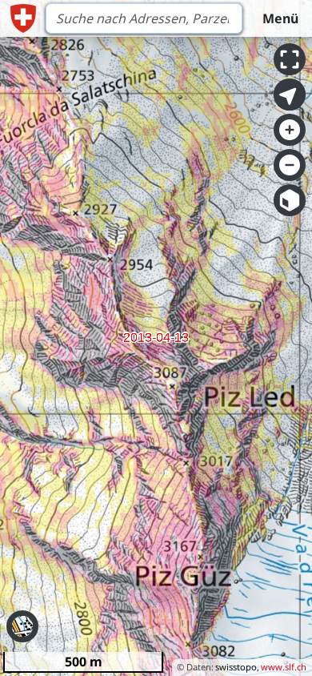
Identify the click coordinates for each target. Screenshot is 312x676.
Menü (280, 18)
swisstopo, (237, 667)
